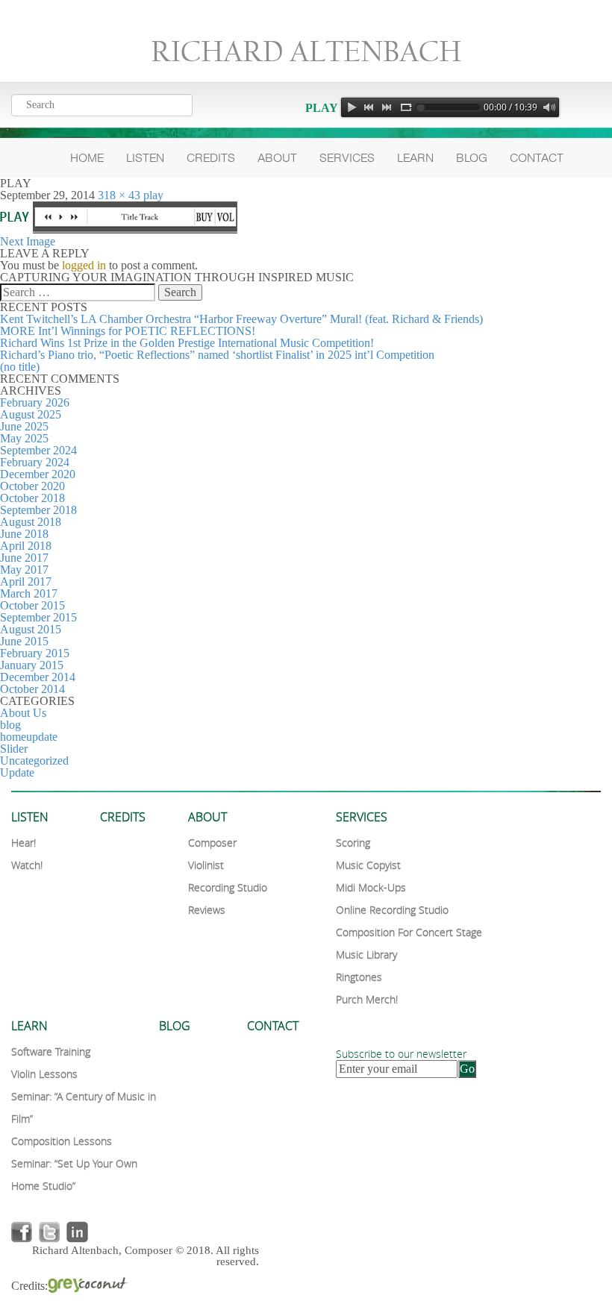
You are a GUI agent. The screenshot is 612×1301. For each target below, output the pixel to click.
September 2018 (38, 510)
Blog (471, 158)
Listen (145, 158)
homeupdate (28, 736)
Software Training (50, 1051)
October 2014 (32, 689)
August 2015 (30, 629)
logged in (84, 265)
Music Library (366, 954)
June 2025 (24, 426)
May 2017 (24, 569)
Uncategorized (34, 760)
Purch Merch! (367, 999)
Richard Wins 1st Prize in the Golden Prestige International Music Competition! (187, 342)
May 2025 (24, 438)
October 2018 (32, 498)
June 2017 (24, 557)
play (153, 195)
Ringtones (359, 977)
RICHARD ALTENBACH (306, 52)
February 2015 (34, 653)
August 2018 (30, 521)
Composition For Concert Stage (409, 932)
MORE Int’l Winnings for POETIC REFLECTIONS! (127, 331)
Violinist (206, 865)
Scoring (353, 843)
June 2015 (24, 641)
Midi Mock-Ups (371, 887)
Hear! (23, 843)
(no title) (20, 366)
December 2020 (37, 474)
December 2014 (37, 677)
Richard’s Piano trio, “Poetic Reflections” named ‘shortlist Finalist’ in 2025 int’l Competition (217, 354)
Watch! (27, 865)
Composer (212, 843)
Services (347, 158)
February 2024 (34, 462)
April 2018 (25, 545)
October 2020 (32, 486)
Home (87, 158)
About (277, 158)
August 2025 (30, 414)
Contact (536, 158)
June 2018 (24, 533)
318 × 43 (119, 195)
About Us (23, 712)
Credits (211, 158)
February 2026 (34, 402)
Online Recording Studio (392, 910)
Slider (14, 748)
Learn (415, 158)
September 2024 (38, 450)
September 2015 (38, 617)
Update (17, 772)
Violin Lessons (44, 1074)
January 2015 (31, 665)
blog (10, 724)
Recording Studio (227, 887)
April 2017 (25, 581)
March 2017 (28, 593)
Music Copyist (368, 865)
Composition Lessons (61, 1141)
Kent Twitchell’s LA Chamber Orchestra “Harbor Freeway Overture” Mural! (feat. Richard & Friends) (241, 319)
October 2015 (32, 605)
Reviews (206, 910)
